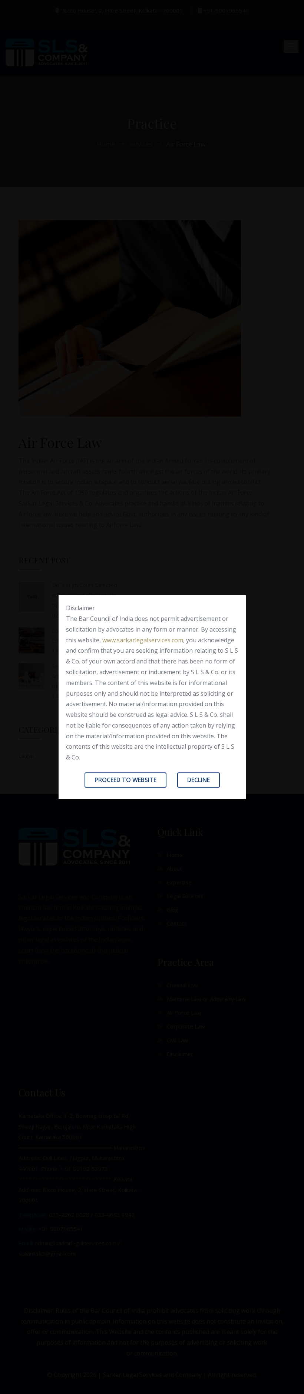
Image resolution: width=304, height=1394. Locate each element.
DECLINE (198, 780)
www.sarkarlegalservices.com (142, 640)
